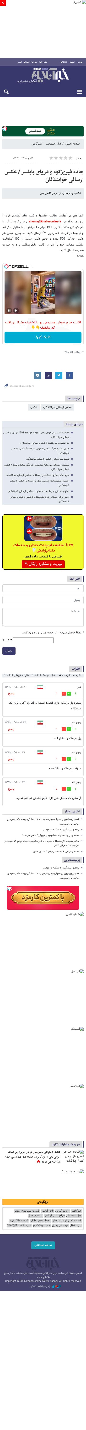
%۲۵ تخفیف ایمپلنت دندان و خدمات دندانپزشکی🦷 (43, 548)
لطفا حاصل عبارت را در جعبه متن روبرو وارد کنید (53, 633)
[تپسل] (4, 128)
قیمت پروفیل (60, 1225)
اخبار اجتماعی (54, 143)
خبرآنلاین (43, 75)
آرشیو (20, 62)
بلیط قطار (75, 1225)
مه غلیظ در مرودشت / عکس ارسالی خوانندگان (45, 443)
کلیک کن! (43, 337)
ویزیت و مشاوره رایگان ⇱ (43, 564)
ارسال (8, 650)
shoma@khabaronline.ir (45, 221)
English (64, 62)
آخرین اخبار (72, 811)
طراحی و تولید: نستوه (41, 1286)
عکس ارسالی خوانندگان (57, 407)
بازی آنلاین (47, 1211)
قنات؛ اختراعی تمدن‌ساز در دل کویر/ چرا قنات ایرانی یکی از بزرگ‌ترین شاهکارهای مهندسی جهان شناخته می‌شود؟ (32, 1157)
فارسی (80, 62)
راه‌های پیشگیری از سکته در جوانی (61, 830)
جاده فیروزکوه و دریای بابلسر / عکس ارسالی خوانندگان (44, 176)
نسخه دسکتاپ (43, 1245)
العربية (72, 62)
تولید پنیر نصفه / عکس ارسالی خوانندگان (47, 459)
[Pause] (9, 310)
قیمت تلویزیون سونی (26, 1211)
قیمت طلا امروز (18, 1221)
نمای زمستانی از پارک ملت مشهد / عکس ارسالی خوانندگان (38, 491)
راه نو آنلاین (62, 1211)
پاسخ (11, 693)
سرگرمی (36, 143)
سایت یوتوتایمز (42, 1225)
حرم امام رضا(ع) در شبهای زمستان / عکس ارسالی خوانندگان (37, 475)
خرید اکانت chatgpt (19, 1225)
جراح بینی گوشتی (54, 1216)
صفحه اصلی (72, 143)
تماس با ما (43, 62)
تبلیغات (27, 62)
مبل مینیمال (73, 1216)
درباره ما (35, 62)
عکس (33, 407)
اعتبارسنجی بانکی (40, 1221)
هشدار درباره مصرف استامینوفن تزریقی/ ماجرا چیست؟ (50, 835)
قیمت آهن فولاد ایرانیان (66, 1221)
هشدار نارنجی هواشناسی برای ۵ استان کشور (56, 852)
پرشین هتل (35, 1216)
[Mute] (16, 310)
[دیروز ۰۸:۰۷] (73, 1157)
